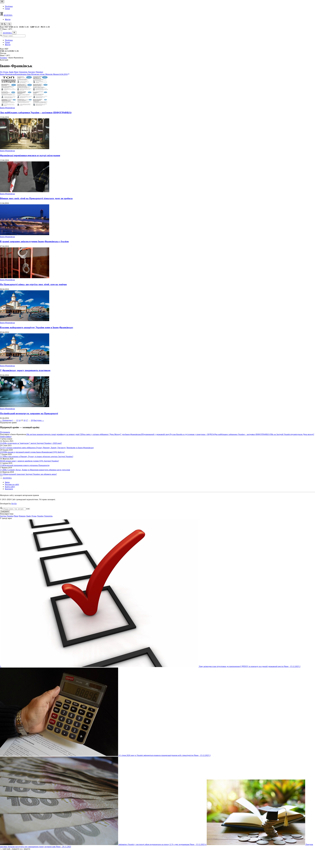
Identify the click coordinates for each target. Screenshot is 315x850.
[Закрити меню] (14, 32)
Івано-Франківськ (7, 108)
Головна (3, 58)
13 (17, 420)
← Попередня (6, 420)
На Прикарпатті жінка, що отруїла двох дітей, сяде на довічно (33, 284)
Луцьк (5, 72)
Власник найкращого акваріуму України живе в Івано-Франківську (36, 327)
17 (27, 420)
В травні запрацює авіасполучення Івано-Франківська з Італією (34, 241)
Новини (22, 516)
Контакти (9, 489)
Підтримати (5, 432)
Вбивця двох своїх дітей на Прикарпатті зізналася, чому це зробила (36, 198)
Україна (40, 516)
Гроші (7, 9)
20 (32, 420)
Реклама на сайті (12, 484)
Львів (11, 72)
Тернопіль (23, 72)
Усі (1, 72)
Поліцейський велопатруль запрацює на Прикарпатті (29, 413)
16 (24, 420)
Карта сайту (10, 487)
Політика (9, 6)
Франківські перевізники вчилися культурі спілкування (30, 155)
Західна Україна (6, 516)
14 (20, 420)
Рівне (16, 72)
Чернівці (39, 72)
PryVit (13, 504)
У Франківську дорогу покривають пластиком (25, 370)
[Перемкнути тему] (3, 24)
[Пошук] (9, 24)
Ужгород (31, 72)
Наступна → (38, 420)
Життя (7, 19)
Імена (7, 482)
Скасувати (5, 511)
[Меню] (2, 1)
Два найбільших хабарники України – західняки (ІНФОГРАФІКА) (35, 112)
